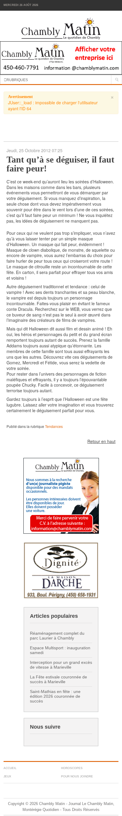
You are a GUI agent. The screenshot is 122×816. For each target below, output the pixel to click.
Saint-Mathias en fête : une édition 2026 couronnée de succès (55, 696)
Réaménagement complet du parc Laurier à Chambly (57, 635)
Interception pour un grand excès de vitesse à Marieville (61, 665)
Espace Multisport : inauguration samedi (60, 650)
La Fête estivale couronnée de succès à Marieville (58, 679)
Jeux (7, 776)
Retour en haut (101, 441)
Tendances (54, 426)
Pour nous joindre (77, 776)
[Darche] (61, 570)
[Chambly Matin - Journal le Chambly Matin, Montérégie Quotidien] (61, 29)
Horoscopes (72, 768)
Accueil (10, 768)
